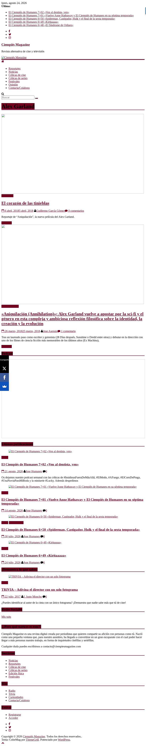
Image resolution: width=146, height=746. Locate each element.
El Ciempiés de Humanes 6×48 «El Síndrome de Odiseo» (41, 25)
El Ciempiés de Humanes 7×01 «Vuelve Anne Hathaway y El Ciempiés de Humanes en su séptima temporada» (71, 15)
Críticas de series (18, 78)
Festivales (14, 81)
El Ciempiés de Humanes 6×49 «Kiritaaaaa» (34, 21)
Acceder (13, 717)
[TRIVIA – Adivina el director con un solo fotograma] (40, 576)
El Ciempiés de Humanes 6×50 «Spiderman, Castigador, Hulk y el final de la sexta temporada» (62, 18)
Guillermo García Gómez (50, 210)
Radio (4, 457)
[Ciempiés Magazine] (14, 57)
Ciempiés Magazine (15, 44)
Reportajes (14, 68)
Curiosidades (16, 697)
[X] (4, 368)
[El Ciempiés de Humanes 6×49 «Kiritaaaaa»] (35, 542)
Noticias (13, 71)
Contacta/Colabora (19, 87)
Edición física (16, 673)
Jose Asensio (50, 331)
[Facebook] (4, 377)
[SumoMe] (4, 386)
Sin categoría (16, 522)
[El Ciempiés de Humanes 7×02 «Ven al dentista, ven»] (40, 451)
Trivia (4, 582)
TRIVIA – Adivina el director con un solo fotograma (39, 589)
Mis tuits (6, 616)
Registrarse (15, 714)
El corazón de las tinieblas (25, 203)
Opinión (13, 84)
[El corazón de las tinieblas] (72, 192)
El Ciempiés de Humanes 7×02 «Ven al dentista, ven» (39, 12)
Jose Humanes (34, 471)
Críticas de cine (17, 74)
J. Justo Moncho (33, 596)
